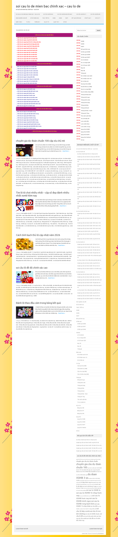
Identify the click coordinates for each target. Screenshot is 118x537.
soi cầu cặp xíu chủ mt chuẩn (65, 175)
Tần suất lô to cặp (62, 223)
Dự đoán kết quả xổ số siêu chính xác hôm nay (32, 287)
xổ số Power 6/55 (85, 65)
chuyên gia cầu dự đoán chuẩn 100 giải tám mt (88, 252)
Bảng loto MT (80, 410)
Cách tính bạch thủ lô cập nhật (44, 256)
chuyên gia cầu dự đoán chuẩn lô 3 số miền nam (89, 298)
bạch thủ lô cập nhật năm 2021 (48, 252)
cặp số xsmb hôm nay (28, 217)
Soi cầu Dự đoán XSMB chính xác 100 (37, 291)
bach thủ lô (37, 252)
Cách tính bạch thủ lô (31, 256)
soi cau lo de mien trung (38, 183)
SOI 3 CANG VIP (40, 170)
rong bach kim (43, 326)
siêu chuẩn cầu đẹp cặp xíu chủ (40, 166)
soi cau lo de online (81, 490)
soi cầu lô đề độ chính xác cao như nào (28, 293)
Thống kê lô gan (85, 97)
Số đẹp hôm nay (56, 289)
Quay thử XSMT (85, 134)
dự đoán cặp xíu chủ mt (56, 158)
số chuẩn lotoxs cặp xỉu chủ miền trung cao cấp (34, 168)
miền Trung (60, 162)
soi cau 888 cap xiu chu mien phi (36, 173)
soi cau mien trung (49, 183)
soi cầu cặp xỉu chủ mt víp (22, 177)
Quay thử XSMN (85, 131)
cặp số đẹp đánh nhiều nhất (29, 215)
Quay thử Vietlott (86, 137)
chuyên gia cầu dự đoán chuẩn (87, 461)
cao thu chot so (38, 285)
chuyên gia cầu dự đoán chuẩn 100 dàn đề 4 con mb (89, 450)
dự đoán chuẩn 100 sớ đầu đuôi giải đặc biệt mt (89, 260)
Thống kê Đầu (84, 105)
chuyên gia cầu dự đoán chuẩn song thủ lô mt (88, 263)
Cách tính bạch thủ (20, 256)
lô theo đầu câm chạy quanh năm (27, 324)
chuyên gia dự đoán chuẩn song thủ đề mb (87, 231)
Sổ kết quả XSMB (85, 51)
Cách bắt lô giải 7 (67, 254)
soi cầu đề (90, 518)
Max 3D (83, 67)
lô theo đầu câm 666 (51, 322)
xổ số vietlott (84, 59)
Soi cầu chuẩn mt (81, 14)
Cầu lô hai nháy (35, 320)
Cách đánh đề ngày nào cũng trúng (89, 469)
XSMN (60, 18)
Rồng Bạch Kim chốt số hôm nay (60, 221)
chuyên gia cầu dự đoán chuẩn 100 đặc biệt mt (88, 250)
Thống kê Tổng (85, 113)
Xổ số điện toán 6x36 (86, 75)
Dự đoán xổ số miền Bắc (57, 219)
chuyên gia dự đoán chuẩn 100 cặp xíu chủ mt (40, 140)
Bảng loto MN (80, 413)
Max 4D (83, 70)
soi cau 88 (24, 173)
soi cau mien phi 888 (58, 293)
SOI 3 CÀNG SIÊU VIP (30, 170)
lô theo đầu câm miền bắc (58, 324)
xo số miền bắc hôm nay (30, 225)
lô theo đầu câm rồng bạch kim (31, 326)
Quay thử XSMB (85, 129)
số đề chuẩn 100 (54, 168)
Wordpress (101, 533)
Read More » (66, 151)
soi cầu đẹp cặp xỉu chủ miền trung (27, 181)
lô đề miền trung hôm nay (50, 162)
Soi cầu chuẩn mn (95, 14)
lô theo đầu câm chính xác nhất (44, 324)
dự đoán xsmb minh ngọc (63, 287)
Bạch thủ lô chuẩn (61, 252)
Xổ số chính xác (34, 18)
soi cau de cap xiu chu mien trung (37, 179)
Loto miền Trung (85, 126)
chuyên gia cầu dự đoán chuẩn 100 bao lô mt (88, 244)
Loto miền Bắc (85, 121)
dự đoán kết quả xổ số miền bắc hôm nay (59, 217)
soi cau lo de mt (97, 488)
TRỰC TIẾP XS (45, 18)
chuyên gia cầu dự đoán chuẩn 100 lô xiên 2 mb (89, 222)
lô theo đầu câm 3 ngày (39, 322)
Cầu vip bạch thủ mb (28, 258)
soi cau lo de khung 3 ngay (89, 486)
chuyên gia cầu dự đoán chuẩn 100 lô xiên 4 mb (89, 228)
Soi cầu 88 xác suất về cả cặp (61, 326)
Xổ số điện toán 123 (86, 78)
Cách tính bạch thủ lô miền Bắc (60, 256)
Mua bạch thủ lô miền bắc (64, 258)
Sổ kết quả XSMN (85, 54)
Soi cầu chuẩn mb (48, 14)
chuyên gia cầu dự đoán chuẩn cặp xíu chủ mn (88, 277)
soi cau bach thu (49, 173)
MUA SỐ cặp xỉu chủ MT (49, 164)
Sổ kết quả (88, 18)
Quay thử (56, 22)
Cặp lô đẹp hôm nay (61, 213)
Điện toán (19, 22)
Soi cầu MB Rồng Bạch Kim (45, 293)
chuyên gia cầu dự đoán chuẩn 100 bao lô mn (88, 274)
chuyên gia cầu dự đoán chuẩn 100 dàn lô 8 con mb (89, 445)
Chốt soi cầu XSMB (47, 285)
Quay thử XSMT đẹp (27, 166)
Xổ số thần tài (84, 81)
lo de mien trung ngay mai (36, 162)
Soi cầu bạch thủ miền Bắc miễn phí (62, 260)
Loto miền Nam (85, 123)
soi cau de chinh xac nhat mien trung (56, 179)
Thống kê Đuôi (85, 107)
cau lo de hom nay (86, 459)
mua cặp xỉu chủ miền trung (35, 164)
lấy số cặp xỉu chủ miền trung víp (34, 160)
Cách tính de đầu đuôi (91, 467)
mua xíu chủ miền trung (62, 164)
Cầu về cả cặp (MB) (86, 89)
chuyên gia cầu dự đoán (96, 459)
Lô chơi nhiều (29, 221)
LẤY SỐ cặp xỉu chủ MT (49, 160)
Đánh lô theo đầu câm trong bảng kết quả (38, 303)
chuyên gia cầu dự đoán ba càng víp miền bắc (88, 156)
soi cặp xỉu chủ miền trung (51, 170)
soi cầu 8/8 (93, 506)
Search (98, 30)
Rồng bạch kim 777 (46, 221)
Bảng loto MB (80, 407)
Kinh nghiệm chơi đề (21, 18)
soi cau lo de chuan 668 (91, 484)
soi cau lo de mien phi (88, 488)
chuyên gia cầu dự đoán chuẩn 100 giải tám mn (88, 282)
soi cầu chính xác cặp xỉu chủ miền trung (39, 177)
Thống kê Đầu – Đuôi (86, 110)
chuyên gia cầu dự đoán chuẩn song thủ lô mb (88, 238)
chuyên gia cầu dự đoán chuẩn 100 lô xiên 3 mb (89, 225)
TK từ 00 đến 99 (85, 118)
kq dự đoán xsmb (83, 480)
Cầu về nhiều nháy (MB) (87, 91)
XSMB (54, 18)
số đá (48, 168)
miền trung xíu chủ (23, 164)
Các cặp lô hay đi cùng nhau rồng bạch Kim (44, 213)
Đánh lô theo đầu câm (61, 320)
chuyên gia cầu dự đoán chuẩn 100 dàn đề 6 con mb (89, 448)
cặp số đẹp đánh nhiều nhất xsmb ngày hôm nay (49, 215)
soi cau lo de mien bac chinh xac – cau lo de (48, 6)
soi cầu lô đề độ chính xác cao (31, 267)
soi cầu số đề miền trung (61, 183)
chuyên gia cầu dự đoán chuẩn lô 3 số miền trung (89, 268)
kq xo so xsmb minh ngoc (92, 480)
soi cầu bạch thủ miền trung (60, 173)
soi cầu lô (81, 508)
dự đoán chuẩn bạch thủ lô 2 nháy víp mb (87, 153)
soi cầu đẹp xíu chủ (26, 183)
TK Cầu (28, 22)
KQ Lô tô (46, 22)
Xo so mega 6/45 (85, 62)
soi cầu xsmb (66, 293)
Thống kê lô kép (85, 102)
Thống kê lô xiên (85, 100)
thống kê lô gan (81, 379)
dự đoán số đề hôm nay (44, 219)
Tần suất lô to (53, 223)
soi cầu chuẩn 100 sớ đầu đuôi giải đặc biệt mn (88, 290)
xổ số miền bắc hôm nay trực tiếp (45, 225)
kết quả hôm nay (76, 18)
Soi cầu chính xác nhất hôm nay (41, 223)
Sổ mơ (65, 22)
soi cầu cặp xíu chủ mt (51, 175)
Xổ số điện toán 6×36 (82, 354)
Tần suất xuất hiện (86, 115)
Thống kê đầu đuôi (86, 94)
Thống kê (36, 22)
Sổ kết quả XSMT (85, 57)
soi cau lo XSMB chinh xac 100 (86, 495)
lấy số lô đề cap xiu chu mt (61, 160)
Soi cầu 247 (66, 170)
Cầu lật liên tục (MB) (86, 86)
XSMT (66, 18)
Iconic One (84, 533)
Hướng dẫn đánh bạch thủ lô (41, 258)
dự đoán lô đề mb (92, 478)
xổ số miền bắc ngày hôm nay (62, 225)
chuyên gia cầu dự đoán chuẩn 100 (41, 158)
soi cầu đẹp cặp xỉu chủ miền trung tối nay (46, 181)
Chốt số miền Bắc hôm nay (41, 217)
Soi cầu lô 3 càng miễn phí (90, 508)
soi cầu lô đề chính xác (53, 291)
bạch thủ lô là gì (27, 254)
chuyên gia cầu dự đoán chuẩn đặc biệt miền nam (89, 279)
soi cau (60, 170)
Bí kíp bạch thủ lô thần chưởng (39, 254)
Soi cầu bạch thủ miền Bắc (45, 260)
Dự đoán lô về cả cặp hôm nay (47, 320)
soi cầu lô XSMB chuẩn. (92, 514)
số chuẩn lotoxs (53, 166)
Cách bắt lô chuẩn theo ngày (55, 254)
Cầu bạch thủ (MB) (86, 83)
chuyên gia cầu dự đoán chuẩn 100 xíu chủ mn (88, 295)
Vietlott (97, 18)
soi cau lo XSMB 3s (93, 490)
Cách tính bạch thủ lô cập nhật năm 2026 (38, 235)
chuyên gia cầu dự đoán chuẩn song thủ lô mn (88, 292)
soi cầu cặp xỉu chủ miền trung (37, 175)
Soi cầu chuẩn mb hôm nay (64, 14)
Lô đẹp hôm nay (37, 221)
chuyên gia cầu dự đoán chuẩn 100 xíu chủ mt (88, 265)
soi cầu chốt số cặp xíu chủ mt (57, 177)
